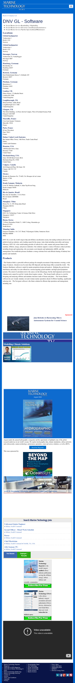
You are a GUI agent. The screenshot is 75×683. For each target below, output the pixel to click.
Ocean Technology (33, 667)
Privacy (6, 680)
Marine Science (32, 672)
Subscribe (38, 586)
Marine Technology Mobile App (12, 672)
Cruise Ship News (57, 666)
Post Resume (10, 553)
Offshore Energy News (58, 670)
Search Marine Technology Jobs (38, 520)
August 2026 (38, 397)
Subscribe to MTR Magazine (12, 667)
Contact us (7, 674)
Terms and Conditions (10, 677)
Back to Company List (10, 16)
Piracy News (55, 664)
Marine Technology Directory (12, 673)
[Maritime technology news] (14, 7)
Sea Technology (32, 666)
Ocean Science (32, 670)
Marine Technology (33, 669)
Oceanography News (33, 664)
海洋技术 (54, 669)
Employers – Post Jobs (24, 554)
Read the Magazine (38, 447)
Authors (6, 676)
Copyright (6, 679)
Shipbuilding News (57, 667)
